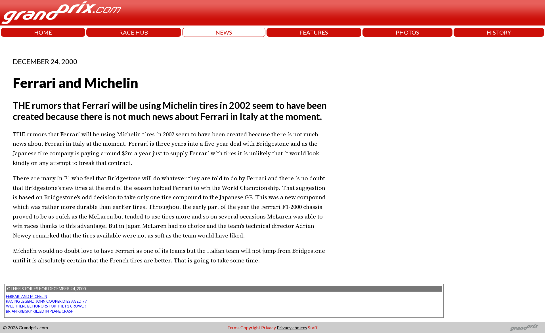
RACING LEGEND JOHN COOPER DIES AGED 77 (46, 301)
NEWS (223, 32)
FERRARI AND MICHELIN (26, 296)
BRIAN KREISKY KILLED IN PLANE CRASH (40, 311)
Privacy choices (292, 327)
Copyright (250, 327)
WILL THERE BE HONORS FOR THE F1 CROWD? (46, 306)
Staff (313, 327)
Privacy (268, 327)
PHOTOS (407, 32)
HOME (43, 32)
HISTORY (499, 32)
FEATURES (313, 32)
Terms (233, 327)
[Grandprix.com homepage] (524, 327)
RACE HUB (133, 32)
